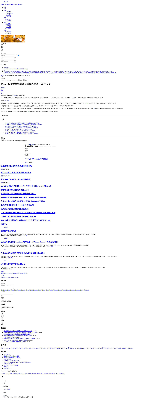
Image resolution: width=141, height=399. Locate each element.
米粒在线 (31, 144)
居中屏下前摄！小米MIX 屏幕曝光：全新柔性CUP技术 (18, 331)
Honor (115, 348)
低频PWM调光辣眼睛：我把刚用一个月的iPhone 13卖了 (18, 335)
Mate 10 (46, 348)
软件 (52, 246)
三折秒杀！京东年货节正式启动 (13, 264)
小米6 (7, 348)
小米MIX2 (111, 348)
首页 (2, 75)
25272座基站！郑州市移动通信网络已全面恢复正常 (17, 334)
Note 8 (27, 348)
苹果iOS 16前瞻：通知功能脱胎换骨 (15, 209)
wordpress (8, 16)
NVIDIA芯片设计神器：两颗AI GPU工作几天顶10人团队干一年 (25, 220)
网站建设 (8, 12)
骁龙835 (31, 348)
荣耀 (118, 348)
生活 (5, 8)
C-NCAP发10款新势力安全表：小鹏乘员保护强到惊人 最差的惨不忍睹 (28, 213)
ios (4, 348)
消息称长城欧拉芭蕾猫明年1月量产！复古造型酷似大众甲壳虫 (22, 123)
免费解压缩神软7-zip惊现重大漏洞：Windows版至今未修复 (24, 197)
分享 (23, 235)
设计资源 (8, 20)
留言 (5, 22)
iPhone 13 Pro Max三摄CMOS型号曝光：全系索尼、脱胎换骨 (21, 133)
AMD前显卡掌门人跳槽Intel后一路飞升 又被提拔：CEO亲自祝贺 (26, 186)
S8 (43, 348)
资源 (5, 17)
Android (21, 348)
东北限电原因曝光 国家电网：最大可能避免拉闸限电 (19, 132)
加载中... (4, 224)
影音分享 (8, 33)
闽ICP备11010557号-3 (49, 373)
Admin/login (6, 67)
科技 (5, 7)
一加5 (77, 348)
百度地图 (3, 373)
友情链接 (8, 28)
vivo (9, 348)
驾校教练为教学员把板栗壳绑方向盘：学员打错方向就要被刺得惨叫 (23, 124)
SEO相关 (8, 15)
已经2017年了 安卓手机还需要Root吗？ (16, 173)
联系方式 (8, 25)
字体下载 (6, 1)
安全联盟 (15, 373)
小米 (52, 348)
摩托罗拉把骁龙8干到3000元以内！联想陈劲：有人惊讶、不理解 (20, 332)
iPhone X (92, 348)
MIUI (55, 348)
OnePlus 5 (85, 348)
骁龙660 (121, 348)
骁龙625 (81, 348)
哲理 (128, 348)
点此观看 (6, 100)
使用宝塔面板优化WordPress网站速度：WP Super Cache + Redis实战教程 (29, 242)
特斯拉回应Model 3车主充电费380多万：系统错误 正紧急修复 (19, 338)
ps (8, 268)
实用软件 (8, 19)
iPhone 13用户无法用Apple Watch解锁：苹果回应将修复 (20, 130)
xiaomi (131, 348)
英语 (12, 257)
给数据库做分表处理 (8, 231)
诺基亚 (2, 348)
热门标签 (8, 24)
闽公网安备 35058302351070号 (36, 373)
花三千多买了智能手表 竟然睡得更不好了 (14, 341)
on (4, 70)
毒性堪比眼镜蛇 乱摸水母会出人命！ (15, 190)
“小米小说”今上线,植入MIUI (36, 159)
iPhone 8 (66, 348)
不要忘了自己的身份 (9, 337)
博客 (5, 30)
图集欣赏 (8, 31)
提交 (2, 298)
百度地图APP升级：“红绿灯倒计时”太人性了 (18, 194)
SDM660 (12, 348)
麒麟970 (125, 348)
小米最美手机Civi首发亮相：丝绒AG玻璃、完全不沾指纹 (21, 126)
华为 (25, 348)
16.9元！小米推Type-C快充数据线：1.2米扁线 (15, 340)
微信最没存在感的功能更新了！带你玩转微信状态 (19, 129)
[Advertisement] (13, 151)
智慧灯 (58, 348)
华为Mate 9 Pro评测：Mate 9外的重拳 (15, 179)
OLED (62, 348)
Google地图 (9, 373)
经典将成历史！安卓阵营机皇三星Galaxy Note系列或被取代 (21, 127)
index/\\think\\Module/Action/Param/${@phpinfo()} (16, 69)
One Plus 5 (17, 348)
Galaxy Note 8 (37, 348)
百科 (5, 10)
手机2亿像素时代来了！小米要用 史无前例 (17, 205)
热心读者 (8, 27)
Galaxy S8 (73, 348)
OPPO (99, 348)
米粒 (24, 373)
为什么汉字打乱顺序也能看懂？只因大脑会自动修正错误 (23, 201)
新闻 (26, 235)
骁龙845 (107, 348)
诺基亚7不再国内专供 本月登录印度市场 (16, 166)
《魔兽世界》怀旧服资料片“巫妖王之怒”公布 (18, 216)
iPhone (49, 246)
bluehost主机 (9, 13)
